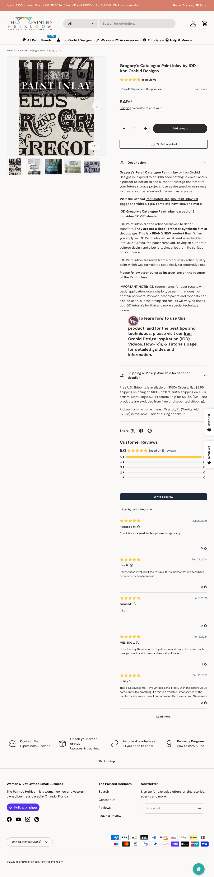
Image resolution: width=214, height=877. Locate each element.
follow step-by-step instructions (156, 273)
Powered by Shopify (52, 861)
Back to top (107, 761)
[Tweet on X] (133, 430)
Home (10, 50)
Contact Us (107, 800)
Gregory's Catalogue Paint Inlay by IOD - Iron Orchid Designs (40, 50)
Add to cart (180, 128)
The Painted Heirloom (27, 861)
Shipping (125, 108)
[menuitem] (39, 40)
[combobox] (119, 23)
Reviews (105, 808)
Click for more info (125, 5)
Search (104, 792)
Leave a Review (110, 816)
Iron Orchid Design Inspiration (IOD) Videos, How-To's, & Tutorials (160, 339)
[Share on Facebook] (141, 430)
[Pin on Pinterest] (149, 430)
